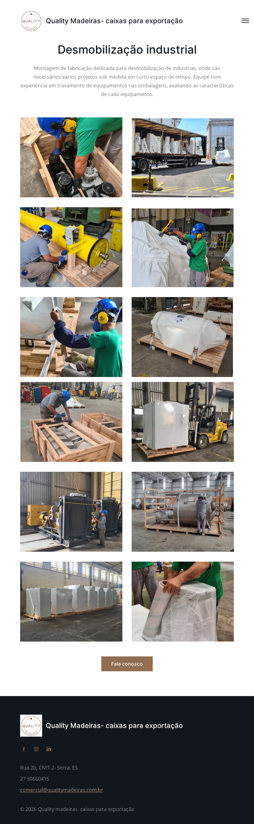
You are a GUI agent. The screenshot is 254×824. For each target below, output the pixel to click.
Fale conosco (127, 664)
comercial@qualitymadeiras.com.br (61, 790)
